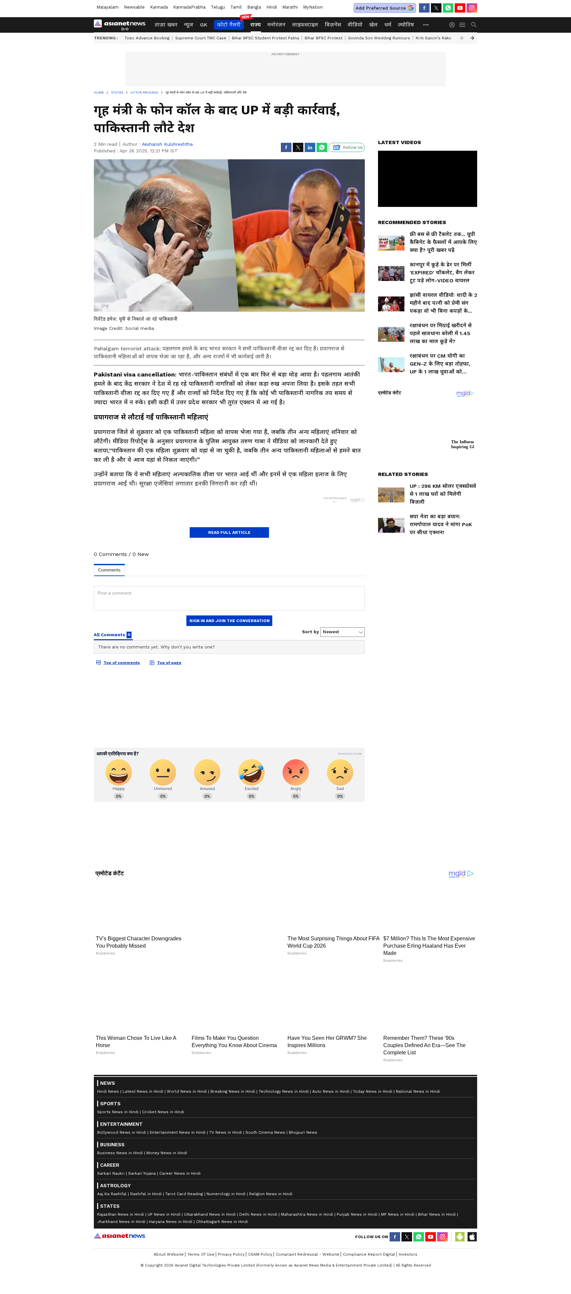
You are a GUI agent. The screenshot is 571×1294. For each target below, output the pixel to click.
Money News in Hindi (166, 1138)
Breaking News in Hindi (232, 1077)
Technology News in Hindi (284, 1077)
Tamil (236, 7)
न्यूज (188, 24)
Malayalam (107, 7)
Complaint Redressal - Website (307, 1239)
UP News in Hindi (164, 1199)
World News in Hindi (187, 1077)
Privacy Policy (231, 1239)
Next (472, 38)
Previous (462, 38)
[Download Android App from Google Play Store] (460, 1222)
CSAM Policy (260, 1239)
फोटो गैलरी (229, 24)
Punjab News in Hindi (357, 1199)
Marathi (290, 7)
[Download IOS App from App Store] (472, 1222)
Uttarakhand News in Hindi (210, 1199)
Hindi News (108, 1077)
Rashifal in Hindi (146, 1179)
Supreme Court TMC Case (200, 38)
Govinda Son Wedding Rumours (379, 38)
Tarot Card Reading (184, 1179)
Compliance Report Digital (369, 1239)
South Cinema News (265, 1118)
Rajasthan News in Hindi (120, 1199)
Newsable (134, 7)
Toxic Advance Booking (147, 38)
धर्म (387, 24)
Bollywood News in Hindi (121, 1118)
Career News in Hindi (180, 1159)
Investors (408, 1239)
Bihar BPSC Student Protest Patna (265, 38)
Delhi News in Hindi (258, 1199)
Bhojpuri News (303, 1118)
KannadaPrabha (189, 7)
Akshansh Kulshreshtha (167, 144)
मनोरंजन (276, 24)
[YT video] (460, 8)
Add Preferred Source (381, 8)
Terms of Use (200, 1239)
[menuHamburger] (462, 24)
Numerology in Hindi (226, 1179)
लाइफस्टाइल (305, 24)
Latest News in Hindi (143, 1077)
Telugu (218, 7)
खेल (373, 24)
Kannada (159, 7)
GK (203, 24)
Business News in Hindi (120, 1138)
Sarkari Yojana (142, 1159)
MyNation (313, 7)
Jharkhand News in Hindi (121, 1207)
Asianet (119, 1221)
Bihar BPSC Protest (323, 38)
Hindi (271, 7)
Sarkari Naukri (111, 1159)
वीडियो (355, 24)
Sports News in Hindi (117, 1097)
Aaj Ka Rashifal (112, 1179)
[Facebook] (424, 8)
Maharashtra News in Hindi (307, 1199)
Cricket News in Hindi (163, 1097)
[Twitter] (436, 8)
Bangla (254, 7)
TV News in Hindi (225, 1118)
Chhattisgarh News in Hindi (222, 1207)
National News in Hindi (418, 1077)
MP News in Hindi (397, 1199)
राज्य (255, 24)
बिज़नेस (333, 24)
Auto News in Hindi (330, 1077)
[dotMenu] (426, 25)
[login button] (453, 24)
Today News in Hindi (372, 1077)
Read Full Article (229, 532)
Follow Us (353, 147)
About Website (169, 1239)
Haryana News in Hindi (170, 1207)
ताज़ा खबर (166, 24)
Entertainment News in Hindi (178, 1118)
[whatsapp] (448, 8)
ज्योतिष (406, 24)
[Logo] (122, 24)
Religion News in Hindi (270, 1179)
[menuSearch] (473, 24)
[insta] (472, 8)
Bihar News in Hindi (437, 1199)
